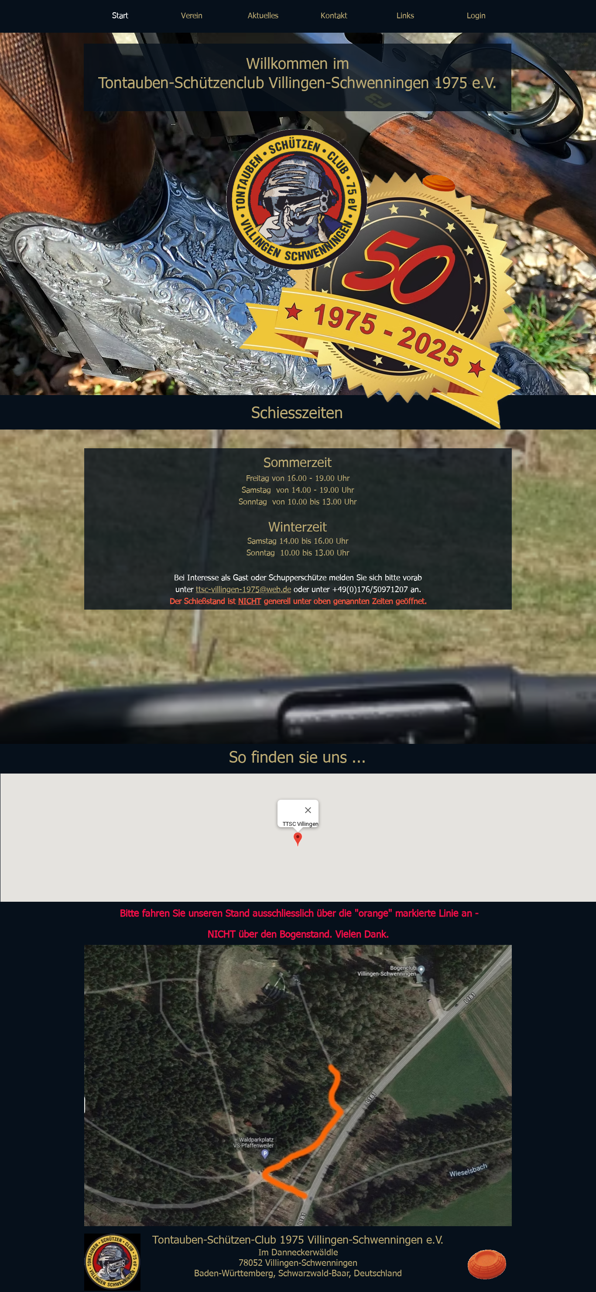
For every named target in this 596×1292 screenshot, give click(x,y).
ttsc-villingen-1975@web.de (243, 590)
